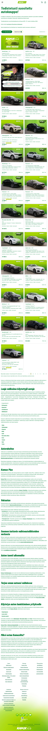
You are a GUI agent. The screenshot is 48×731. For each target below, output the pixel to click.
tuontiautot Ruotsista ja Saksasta (14, 24)
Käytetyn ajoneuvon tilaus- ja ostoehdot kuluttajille (8, 700)
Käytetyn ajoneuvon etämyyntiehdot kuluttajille (9, 704)
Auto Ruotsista (8, 679)
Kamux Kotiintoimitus (24, 669)
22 (43, 373)
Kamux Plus (24, 665)
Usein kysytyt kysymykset (9, 695)
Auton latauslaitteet (24, 675)
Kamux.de (24, 693)
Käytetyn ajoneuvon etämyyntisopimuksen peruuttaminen (9, 709)
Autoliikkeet (39, 665)
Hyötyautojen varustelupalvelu (24, 680)
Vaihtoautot (8, 665)
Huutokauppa (9, 673)
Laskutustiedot (39, 673)
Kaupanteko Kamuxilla (9, 697)
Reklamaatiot (40, 669)
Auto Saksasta (8, 681)
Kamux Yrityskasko (24, 673)
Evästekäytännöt (22, 725)
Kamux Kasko (24, 671)
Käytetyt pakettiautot (9, 667)
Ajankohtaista (9, 691)
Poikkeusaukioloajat (8, 693)
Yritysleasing (24, 678)
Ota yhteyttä (40, 667)
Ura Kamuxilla (40, 671)
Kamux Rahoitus (24, 667)
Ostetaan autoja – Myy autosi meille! (8, 676)
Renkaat (24, 685)
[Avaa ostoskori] (42, 2)
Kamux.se (24, 691)
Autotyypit (8, 671)
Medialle (24, 699)
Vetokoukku (24, 683)
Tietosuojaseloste (31, 725)
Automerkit (8, 669)
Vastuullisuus (24, 695)
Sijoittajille (24, 697)
